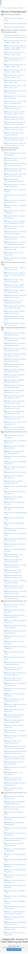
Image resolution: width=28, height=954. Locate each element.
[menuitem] (1, 3)
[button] (1, 1)
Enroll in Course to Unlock (14, 949)
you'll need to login (20, 947)
